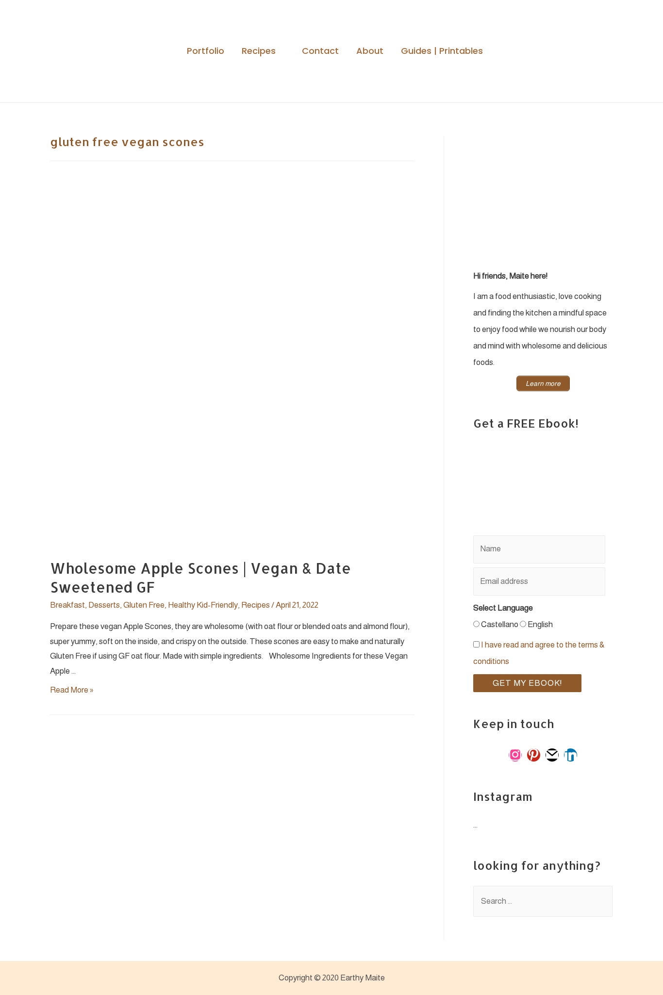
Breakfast (67, 605)
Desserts (104, 605)
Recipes (259, 51)
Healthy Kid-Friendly (203, 605)
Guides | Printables (442, 51)
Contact (320, 51)
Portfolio (205, 51)
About (369, 51)
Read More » (71, 690)
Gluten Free (144, 605)
